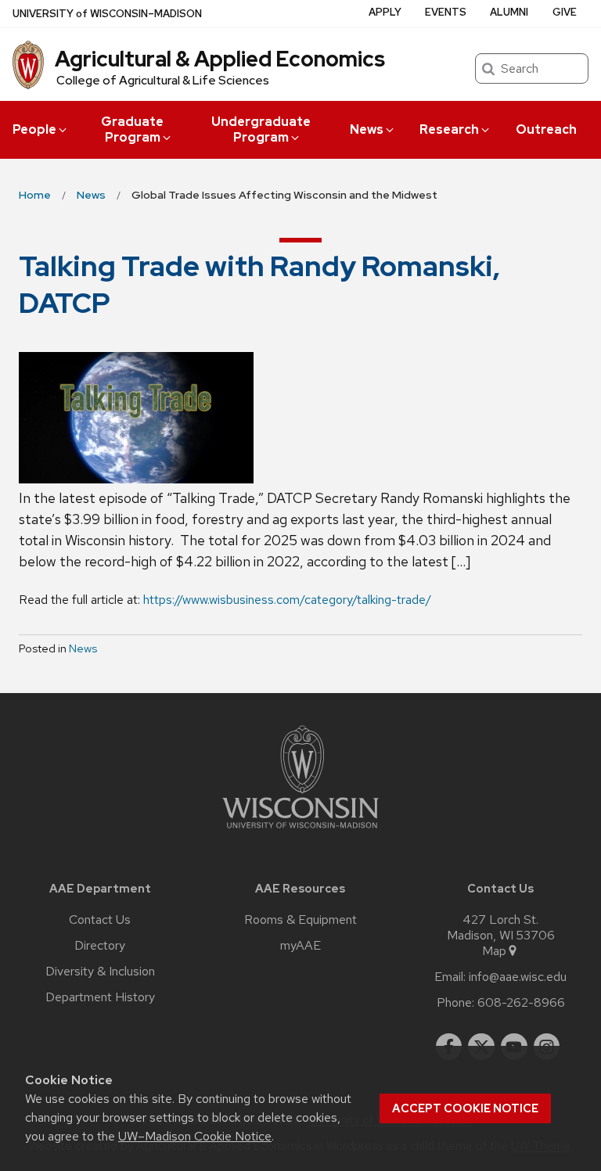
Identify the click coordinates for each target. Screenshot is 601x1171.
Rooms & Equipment (300, 920)
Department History (100, 997)
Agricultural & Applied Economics (220, 59)
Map (494, 951)
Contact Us (100, 920)
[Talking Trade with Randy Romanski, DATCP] (300, 417)
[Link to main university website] (300, 831)
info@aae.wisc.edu (518, 977)
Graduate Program (132, 129)
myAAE (300, 946)
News (366, 129)
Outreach (546, 129)
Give (564, 12)
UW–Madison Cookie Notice (195, 1136)
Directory (99, 946)
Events (445, 12)
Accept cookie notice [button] (465, 1108)
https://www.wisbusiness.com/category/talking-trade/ (287, 599)
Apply (385, 12)
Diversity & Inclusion (100, 971)
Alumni (509, 12)
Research (449, 129)
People (34, 129)
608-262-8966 (521, 1003)
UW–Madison (107, 13)
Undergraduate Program (261, 129)
